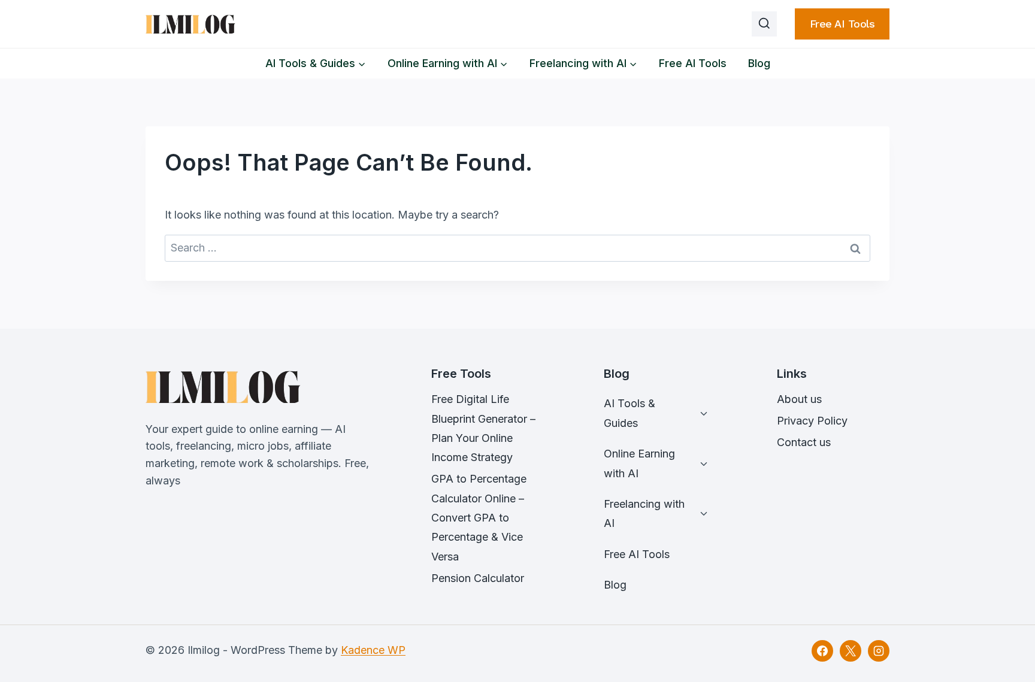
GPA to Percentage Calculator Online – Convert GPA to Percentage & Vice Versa (478, 517)
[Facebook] (822, 651)
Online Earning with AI (639, 463)
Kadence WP (373, 650)
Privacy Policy (812, 420)
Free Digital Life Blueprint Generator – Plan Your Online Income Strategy (483, 428)
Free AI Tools (842, 23)
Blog (759, 63)
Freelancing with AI (644, 513)
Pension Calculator (477, 578)
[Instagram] (878, 651)
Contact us (804, 442)
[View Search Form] (764, 24)
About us (799, 399)
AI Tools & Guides (629, 413)
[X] (850, 651)
